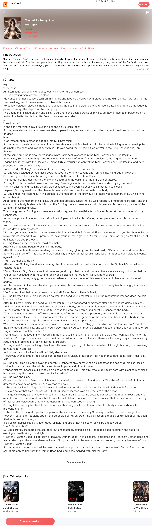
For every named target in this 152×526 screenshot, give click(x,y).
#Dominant (8, 48)
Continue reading (30, 521)
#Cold (83, 48)
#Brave (91, 48)
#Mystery (54, 48)
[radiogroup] (31, 33)
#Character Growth (24, 48)
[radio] (26, 33)
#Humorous (66, 48)
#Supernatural (41, 48)
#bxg (76, 48)
